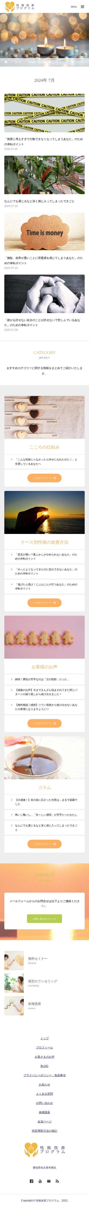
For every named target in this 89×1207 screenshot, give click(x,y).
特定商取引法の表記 (44, 1130)
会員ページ (45, 1121)
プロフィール (44, 1047)
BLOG (44, 1066)
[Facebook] (31, 1181)
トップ (44, 1038)
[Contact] (49, 1181)
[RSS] (57, 1181)
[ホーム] (6, 62)
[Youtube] (40, 1181)
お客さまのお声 (44, 1056)
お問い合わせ (44, 1103)
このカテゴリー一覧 (44, 478)
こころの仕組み (44, 447)
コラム (44, 787)
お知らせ (44, 1084)
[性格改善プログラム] (19, 6)
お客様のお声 (44, 666)
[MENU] (82, 6)
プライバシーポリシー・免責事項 (45, 1075)
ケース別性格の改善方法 (44, 542)
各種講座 (44, 1112)
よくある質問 (44, 1093)
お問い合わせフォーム (44, 919)
